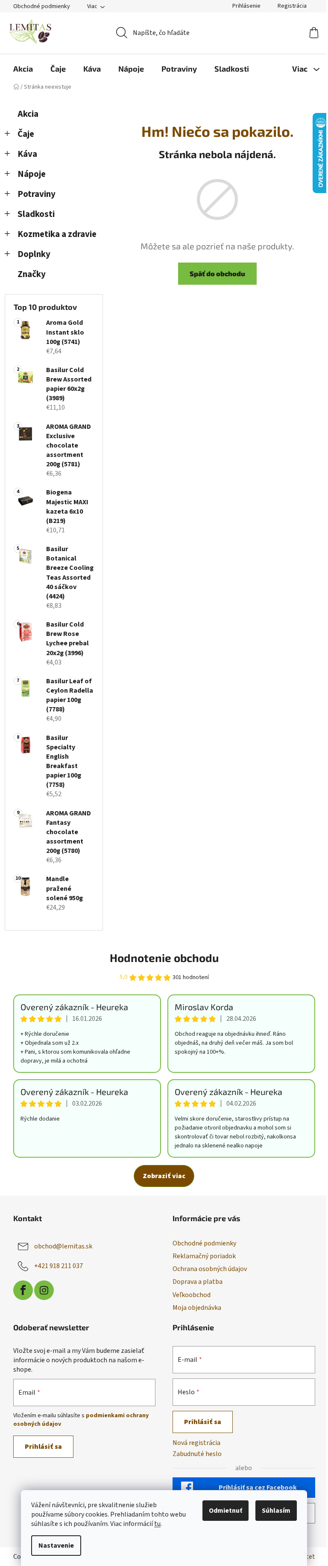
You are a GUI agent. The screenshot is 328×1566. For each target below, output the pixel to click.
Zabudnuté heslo (197, 1454)
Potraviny (37, 194)
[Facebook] (23, 1290)
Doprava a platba (198, 1281)
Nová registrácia (196, 1443)
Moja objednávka (197, 1307)
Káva (27, 154)
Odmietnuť (225, 1510)
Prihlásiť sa (43, 1446)
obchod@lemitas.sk (63, 1246)
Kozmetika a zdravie (57, 234)
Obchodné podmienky (41, 6)
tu (157, 1523)
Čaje (26, 134)
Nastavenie (56, 1545)
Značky (32, 274)
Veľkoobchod (192, 1295)
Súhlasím (276, 1510)
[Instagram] (44, 1290)
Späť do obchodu (217, 273)
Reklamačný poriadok (204, 1256)
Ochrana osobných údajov (210, 1269)
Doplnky (34, 254)
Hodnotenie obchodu (164, 957)
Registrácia (292, 6)
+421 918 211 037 (58, 1266)
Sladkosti (36, 214)
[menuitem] (23, 68)
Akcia (28, 114)
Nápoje (32, 174)
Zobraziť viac (164, 1176)
